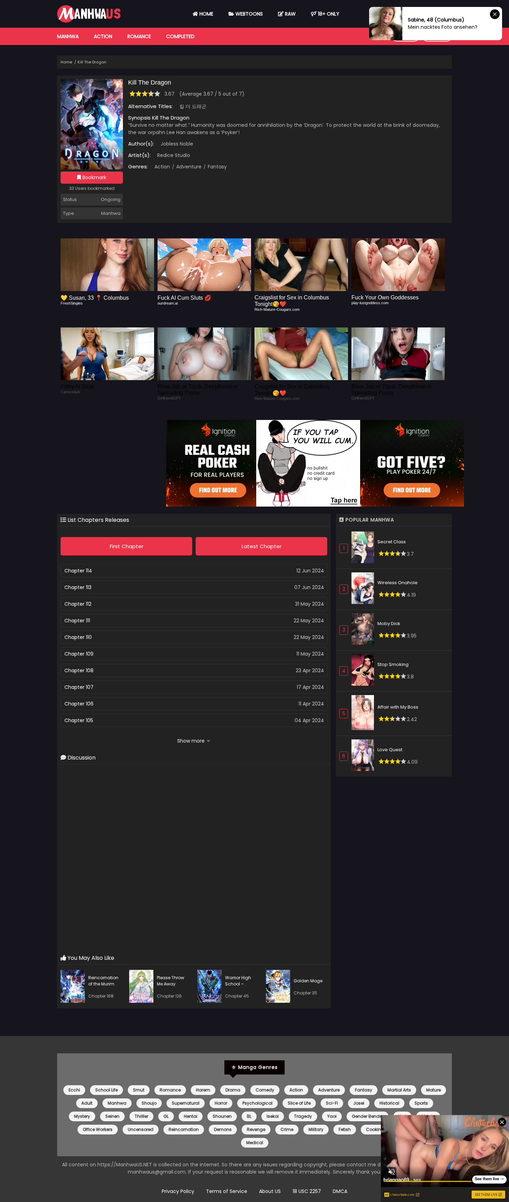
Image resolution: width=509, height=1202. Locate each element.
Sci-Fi (332, 1103)
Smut (138, 1090)
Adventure (188, 166)
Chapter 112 (77, 603)
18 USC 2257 (307, 1191)
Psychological (257, 1103)
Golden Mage (308, 981)
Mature (433, 1090)
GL (166, 1116)
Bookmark (93, 177)
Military (316, 1129)
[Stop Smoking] (364, 671)
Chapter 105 (78, 720)
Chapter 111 (77, 620)
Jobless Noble (177, 143)
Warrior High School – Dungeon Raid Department (240, 987)
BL (249, 1116)
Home (205, 13)
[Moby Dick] (364, 630)
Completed (180, 36)
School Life (106, 1090)
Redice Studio (173, 155)
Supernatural (185, 1103)
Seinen (112, 1116)
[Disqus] (194, 859)
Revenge (256, 1129)
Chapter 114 (78, 570)
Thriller (141, 1116)
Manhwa (68, 36)
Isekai (273, 1116)
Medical (254, 1143)
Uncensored (140, 1129)
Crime (286, 1129)
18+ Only (327, 13)
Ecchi (74, 1090)
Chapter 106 (78, 703)
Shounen (222, 1116)
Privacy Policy (178, 1191)
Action (103, 36)
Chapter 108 (78, 670)
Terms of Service (226, 1191)
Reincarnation (184, 1129)
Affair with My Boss (397, 707)
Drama (232, 1090)
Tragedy (303, 1116)
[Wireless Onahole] (364, 589)
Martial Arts (399, 1090)
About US (270, 1191)
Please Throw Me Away (170, 981)
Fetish (345, 1129)
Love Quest (389, 749)
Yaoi (332, 1116)
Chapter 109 (78, 653)
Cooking (375, 1129)
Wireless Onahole (397, 582)
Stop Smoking (393, 664)
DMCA (340, 1191)
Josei (358, 1103)
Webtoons (248, 13)
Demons (223, 1129)
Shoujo (149, 1103)
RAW (290, 13)
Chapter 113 (77, 587)
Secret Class (391, 541)
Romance (139, 36)
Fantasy (216, 166)
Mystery (82, 1116)
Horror (221, 1103)
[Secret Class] (364, 548)
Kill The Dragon (92, 62)
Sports (421, 1103)
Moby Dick (388, 623)
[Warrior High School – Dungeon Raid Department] (211, 987)
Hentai (190, 1116)
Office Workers (98, 1129)
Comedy (265, 1090)
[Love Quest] (364, 756)
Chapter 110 (78, 637)
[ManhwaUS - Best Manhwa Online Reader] (88, 20)
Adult (86, 1103)
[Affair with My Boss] (364, 713)
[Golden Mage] (280, 987)
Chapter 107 (78, 687)
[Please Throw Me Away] (143, 987)
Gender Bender (367, 1116)
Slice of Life (299, 1103)
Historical (389, 1103)
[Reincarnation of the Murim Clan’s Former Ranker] (74, 987)
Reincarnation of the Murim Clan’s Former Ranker (103, 987)
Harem (203, 1090)
